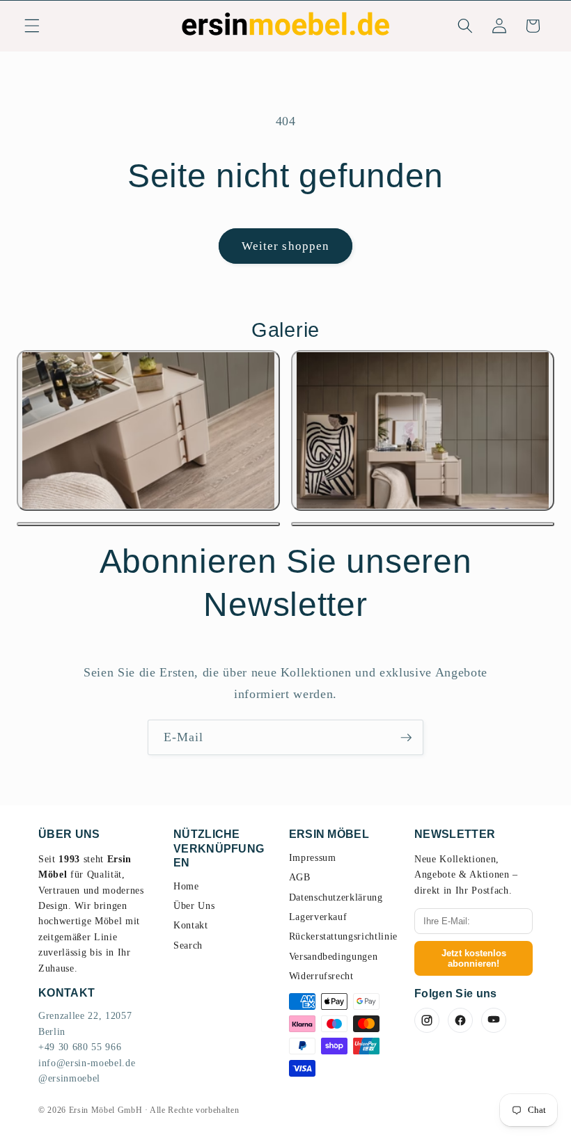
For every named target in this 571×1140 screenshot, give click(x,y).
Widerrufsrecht (321, 976)
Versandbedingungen (333, 956)
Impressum (312, 858)
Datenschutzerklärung (336, 897)
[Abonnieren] (406, 738)
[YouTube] (493, 1020)
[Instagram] (426, 1020)
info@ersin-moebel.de (86, 1063)
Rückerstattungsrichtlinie (343, 936)
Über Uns (193, 906)
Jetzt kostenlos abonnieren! (473, 958)
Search (188, 945)
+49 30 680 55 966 (79, 1047)
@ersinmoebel (69, 1078)
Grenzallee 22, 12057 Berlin (85, 1023)
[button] (32, 25)
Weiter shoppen (285, 246)
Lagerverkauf (318, 917)
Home (186, 886)
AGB (300, 877)
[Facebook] (460, 1020)
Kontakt (190, 925)
